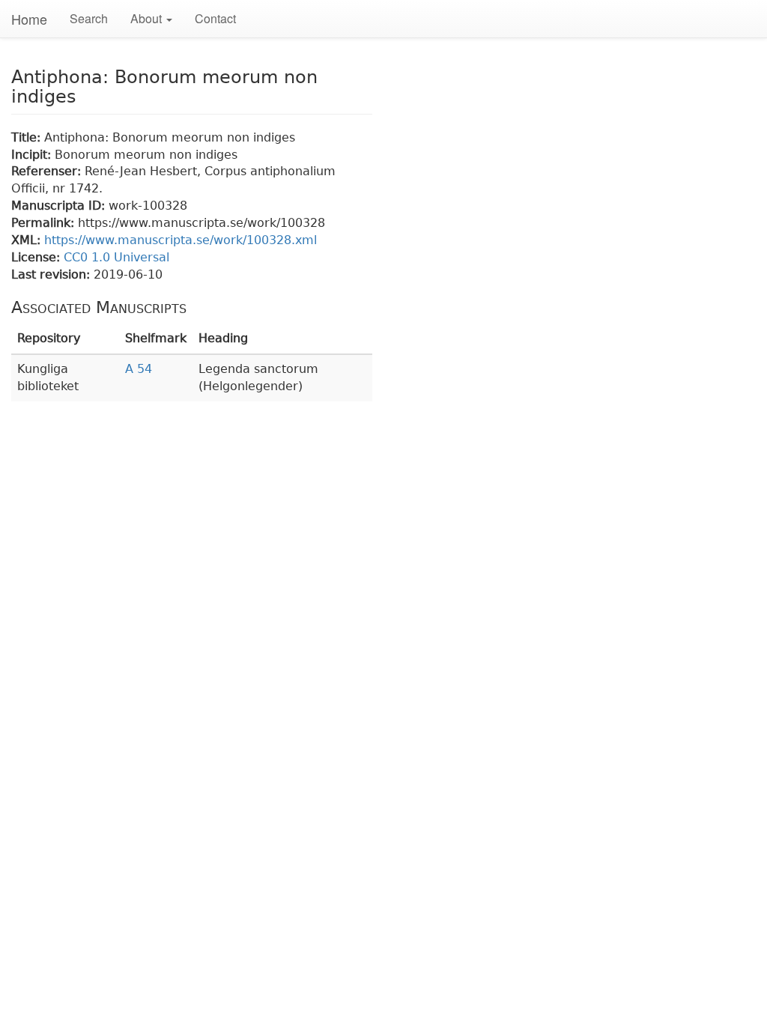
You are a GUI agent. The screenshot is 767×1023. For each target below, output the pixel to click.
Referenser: (48, 171)
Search (89, 18)
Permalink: (44, 223)
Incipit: (33, 155)
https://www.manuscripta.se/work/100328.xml (180, 240)
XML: (27, 240)
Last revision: (52, 274)
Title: (27, 137)
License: (37, 257)
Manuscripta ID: (60, 205)
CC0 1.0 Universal (116, 257)
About (147, 18)
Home (29, 18)
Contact (215, 18)
